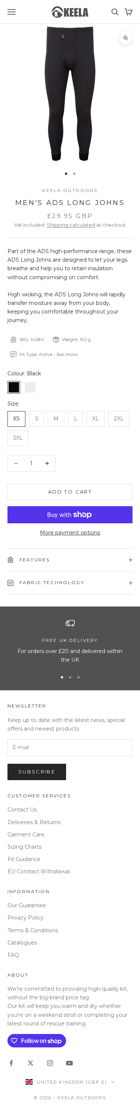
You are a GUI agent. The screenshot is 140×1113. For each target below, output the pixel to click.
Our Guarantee (26, 905)
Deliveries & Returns (33, 822)
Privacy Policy (25, 917)
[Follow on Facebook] (11, 1063)
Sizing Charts (24, 847)
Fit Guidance (23, 859)
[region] (70, 642)
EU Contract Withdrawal (38, 871)
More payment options (70, 532)
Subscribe (36, 772)
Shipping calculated (71, 225)
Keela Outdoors (69, 190)
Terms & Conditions (32, 930)
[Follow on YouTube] (69, 1063)
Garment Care (25, 834)
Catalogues (22, 942)
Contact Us (22, 809)
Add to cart (70, 492)
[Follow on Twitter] (30, 1063)
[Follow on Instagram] (50, 1063)
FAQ (13, 955)
